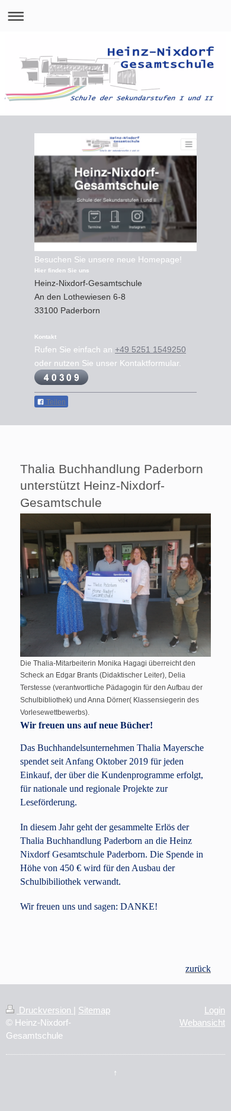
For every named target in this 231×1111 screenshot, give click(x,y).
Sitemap (94, 1010)
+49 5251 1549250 (150, 349)
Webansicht (202, 1022)
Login (214, 1010)
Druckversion (45, 1010)
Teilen (55, 402)
